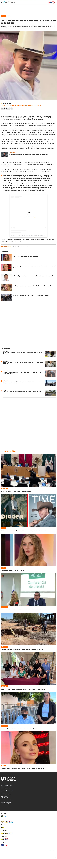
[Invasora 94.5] (2, 822)
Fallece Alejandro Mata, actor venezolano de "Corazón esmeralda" (34, 276)
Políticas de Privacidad (5, 803)
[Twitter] (4, 108)
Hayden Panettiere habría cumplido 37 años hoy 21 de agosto (32, 285)
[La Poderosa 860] (6, 822)
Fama (25, 105)
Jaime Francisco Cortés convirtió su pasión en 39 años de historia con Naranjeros (23, 363)
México (8, 16)
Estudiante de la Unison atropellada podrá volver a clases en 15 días (22, 391)
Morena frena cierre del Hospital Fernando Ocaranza (16, 491)
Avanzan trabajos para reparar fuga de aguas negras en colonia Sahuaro (22, 649)
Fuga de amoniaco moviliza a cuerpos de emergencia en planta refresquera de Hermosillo (21, 382)
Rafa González (24, 246)
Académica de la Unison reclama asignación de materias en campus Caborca (23, 689)
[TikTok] (12, 791)
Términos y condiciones (6, 802)
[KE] (2, 845)
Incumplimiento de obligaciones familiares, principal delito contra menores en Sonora (22, 372)
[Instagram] (9, 791)
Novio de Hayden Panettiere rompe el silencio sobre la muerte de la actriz (22, 768)
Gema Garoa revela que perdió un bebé (25, 256)
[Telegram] (11, 108)
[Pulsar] (6, 816)
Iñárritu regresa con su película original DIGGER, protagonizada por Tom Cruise (24, 531)
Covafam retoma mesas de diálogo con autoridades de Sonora (19, 728)
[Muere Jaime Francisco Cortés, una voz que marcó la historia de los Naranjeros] (50, 354)
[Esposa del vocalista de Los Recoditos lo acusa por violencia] (4, 154)
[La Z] (11, 833)
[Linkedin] (9, 108)
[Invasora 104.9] (2, 827)
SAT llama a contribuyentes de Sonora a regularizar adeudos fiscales (21, 610)
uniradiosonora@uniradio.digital (7, 799)
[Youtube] (6, 791)
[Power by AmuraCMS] (52, 850)
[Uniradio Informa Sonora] (9, 2)
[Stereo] (2, 833)
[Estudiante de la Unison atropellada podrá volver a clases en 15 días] (50, 393)
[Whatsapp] (2, 108)
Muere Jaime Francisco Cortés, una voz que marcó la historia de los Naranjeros (22, 353)
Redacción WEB (7, 103)
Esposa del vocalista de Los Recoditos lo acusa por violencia (28, 154)
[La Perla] (6, 845)
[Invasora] (2, 816)
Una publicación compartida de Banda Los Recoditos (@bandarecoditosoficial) (28, 235)
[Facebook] (7, 108)
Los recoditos (16, 246)
